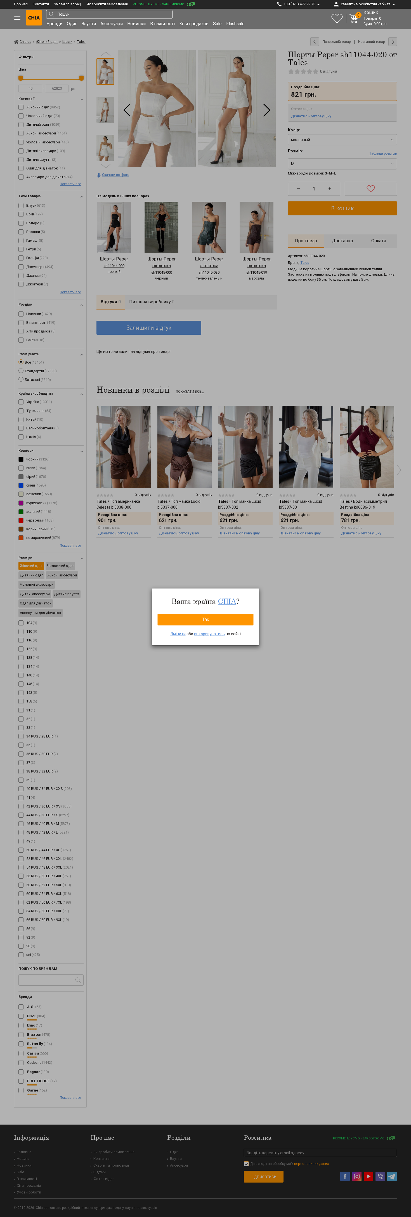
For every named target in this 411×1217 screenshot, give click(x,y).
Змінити (178, 634)
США (227, 601)
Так (205, 619)
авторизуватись (209, 634)
